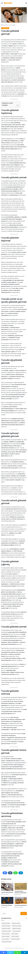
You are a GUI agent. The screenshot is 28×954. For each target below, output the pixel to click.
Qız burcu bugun (15, 936)
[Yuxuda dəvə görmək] (21, 900)
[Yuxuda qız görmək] (7, 900)
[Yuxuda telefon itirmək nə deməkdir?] (21, 886)
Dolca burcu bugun (6, 925)
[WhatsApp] (15, 872)
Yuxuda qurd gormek (7, 892)
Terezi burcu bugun (15, 939)
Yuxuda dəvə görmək (21, 905)
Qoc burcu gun (15, 933)
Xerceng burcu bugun (6, 941)
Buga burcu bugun (16, 923)
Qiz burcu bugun (16, 931)
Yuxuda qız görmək (6, 905)
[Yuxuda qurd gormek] (7, 887)
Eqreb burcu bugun (6, 928)
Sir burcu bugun (5, 939)
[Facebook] (5, 872)
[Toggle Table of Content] (17, 105)
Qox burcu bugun (5, 936)
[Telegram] (20, 872)
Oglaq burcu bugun (16, 928)
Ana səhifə (5, 25)
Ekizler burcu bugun (16, 925)
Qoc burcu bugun (5, 933)
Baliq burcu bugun (6, 923)
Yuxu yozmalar (11, 25)
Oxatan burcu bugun (6, 931)
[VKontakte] (10, 872)
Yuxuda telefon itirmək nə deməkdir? (21, 891)
